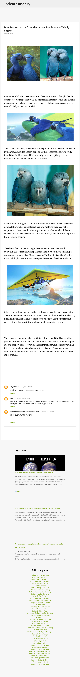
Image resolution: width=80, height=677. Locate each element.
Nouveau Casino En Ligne (40, 655)
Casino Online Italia (40, 630)
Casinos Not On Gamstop (40, 575)
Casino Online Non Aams (40, 647)
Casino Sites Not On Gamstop (40, 581)
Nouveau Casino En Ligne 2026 (40, 651)
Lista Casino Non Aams (40, 621)
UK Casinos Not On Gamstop (40, 619)
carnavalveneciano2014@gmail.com (24, 411)
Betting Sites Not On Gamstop (40, 592)
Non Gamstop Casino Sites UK (40, 600)
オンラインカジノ (40, 596)
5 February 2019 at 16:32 (47, 411)
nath (12, 398)
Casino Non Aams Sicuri (40, 625)
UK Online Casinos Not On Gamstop (40, 613)
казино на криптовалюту (40, 658)
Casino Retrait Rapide (40, 634)
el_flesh (13, 387)
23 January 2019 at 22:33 (22, 398)
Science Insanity (18, 4)
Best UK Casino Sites (40, 609)
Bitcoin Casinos (40, 585)
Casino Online (40, 605)
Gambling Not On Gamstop (40, 607)
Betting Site (40, 617)
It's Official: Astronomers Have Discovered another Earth (34, 473)
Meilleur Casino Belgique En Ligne (40, 632)
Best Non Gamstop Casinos (40, 615)
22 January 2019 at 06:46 (25, 387)
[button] (5, 37)
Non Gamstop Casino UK (40, 588)
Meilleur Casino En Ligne (40, 645)
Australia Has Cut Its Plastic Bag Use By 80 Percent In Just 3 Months (37, 508)
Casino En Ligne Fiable (40, 611)
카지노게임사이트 (40, 641)
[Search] (77, 3)
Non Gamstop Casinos (40, 583)
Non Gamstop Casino (40, 577)
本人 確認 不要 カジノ (40, 638)
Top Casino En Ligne (40, 643)
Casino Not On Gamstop (40, 579)
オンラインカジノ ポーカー (40, 662)
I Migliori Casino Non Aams (40, 602)
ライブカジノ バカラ (40, 636)
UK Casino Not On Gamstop (40, 590)
